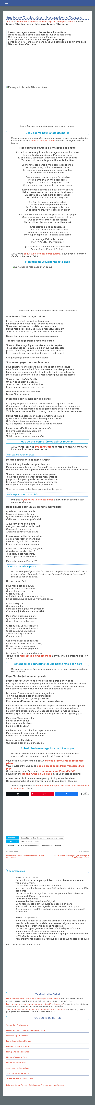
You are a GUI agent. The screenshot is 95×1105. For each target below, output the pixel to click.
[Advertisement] (47, 66)
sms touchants (43, 447)
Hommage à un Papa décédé (57, 771)
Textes (9, 21)
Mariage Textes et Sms (16, 1057)
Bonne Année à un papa (37, 774)
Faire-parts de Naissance (17, 1052)
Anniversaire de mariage (17, 1068)
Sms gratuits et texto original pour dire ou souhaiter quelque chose (34, 845)
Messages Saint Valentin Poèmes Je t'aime (25, 1030)
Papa (37, 842)
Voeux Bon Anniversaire (17, 1025)
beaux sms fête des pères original (42, 254)
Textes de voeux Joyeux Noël (19, 1079)
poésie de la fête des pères (38, 499)
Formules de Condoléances (18, 1041)
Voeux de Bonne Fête (16, 1062)
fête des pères (26, 842)
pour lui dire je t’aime (43, 140)
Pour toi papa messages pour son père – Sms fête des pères (71, 856)
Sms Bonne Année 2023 (17, 1073)
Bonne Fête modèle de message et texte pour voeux (46, 21)
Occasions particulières (17, 1036)
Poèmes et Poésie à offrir (17, 1046)
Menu (6, 3)
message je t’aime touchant (35, 656)
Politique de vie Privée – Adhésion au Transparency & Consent (35, 1085)
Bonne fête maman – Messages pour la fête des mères (25, 856)
